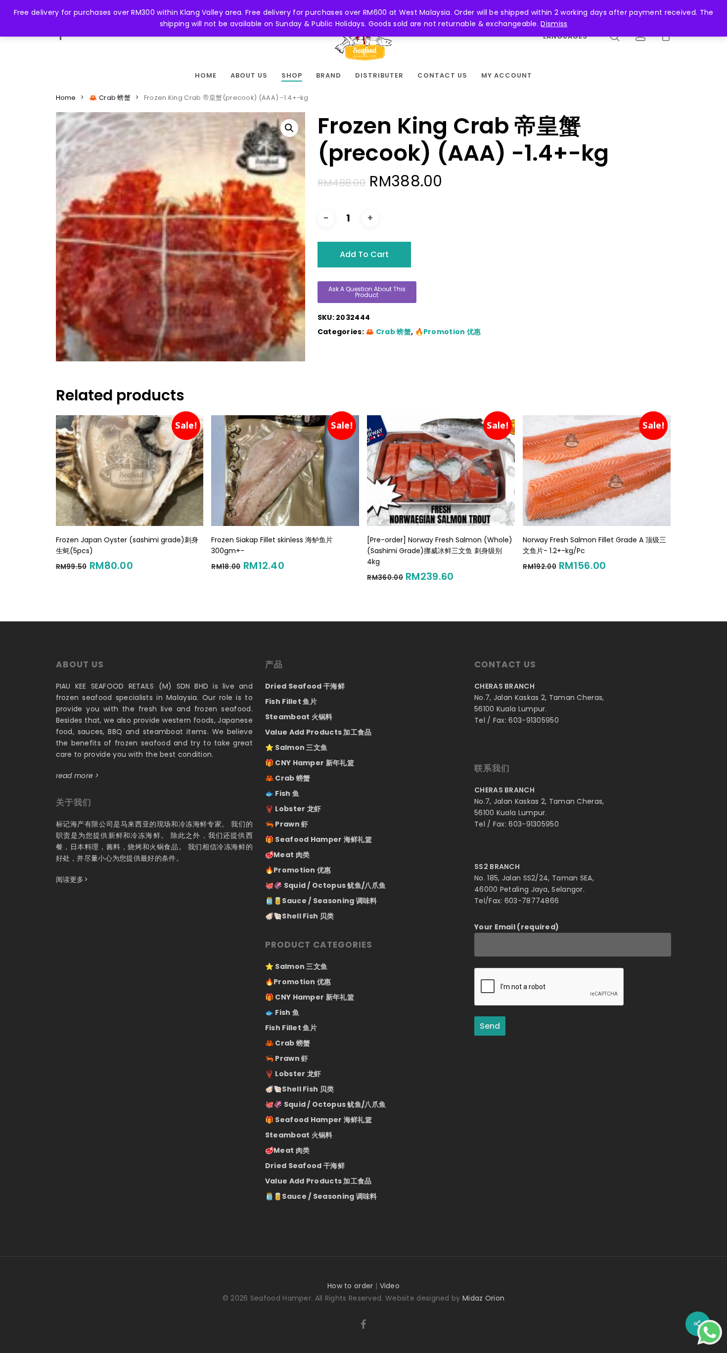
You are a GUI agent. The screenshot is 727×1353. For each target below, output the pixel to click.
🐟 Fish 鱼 (282, 793)
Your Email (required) (516, 927)
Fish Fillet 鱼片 (291, 701)
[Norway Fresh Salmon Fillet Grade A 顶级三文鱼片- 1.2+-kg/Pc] (597, 470)
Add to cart (364, 254)
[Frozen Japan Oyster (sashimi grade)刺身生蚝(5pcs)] (130, 470)
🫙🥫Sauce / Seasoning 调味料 (321, 901)
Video (390, 1286)
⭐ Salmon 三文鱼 (296, 747)
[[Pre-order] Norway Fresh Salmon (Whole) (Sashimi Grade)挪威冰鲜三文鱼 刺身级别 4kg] (441, 470)
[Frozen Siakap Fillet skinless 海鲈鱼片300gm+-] (285, 470)
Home (66, 97)
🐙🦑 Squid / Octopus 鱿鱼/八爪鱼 (325, 885)
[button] (289, 128)
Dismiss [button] (554, 24)
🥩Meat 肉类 (287, 855)
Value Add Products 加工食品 (318, 732)
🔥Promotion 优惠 (448, 332)
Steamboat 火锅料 (299, 717)
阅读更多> (72, 879)
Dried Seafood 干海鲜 (305, 686)
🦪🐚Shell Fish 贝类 (299, 916)
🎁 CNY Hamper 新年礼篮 (309, 763)
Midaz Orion (483, 1298)
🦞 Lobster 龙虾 (293, 809)
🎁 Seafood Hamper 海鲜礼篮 (318, 839)
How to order (350, 1286)
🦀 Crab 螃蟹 (110, 97)
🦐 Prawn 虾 (287, 824)
